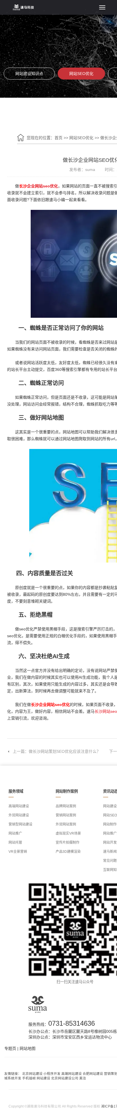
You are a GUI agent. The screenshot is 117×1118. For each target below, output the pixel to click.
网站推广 (15, 833)
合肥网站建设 (93, 1073)
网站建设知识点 (29, 73)
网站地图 (27, 1048)
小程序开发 (51, 1073)
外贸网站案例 (66, 824)
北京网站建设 (32, 1073)
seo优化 (50, 186)
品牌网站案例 (66, 806)
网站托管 (15, 843)
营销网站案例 (66, 815)
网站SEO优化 (81, 73)
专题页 (10, 1048)
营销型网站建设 (20, 824)
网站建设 (43, 1078)
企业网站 (35, 186)
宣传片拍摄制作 (68, 843)
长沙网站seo (106, 711)
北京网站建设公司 (64, 1078)
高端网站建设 (19, 806)
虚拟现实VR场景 (68, 833)
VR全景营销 (18, 852)
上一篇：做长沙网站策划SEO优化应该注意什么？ (57, 751)
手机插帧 (29, 1078)
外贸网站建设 (19, 815)
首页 (58, 137)
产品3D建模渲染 (68, 852)
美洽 (82, 1078)
